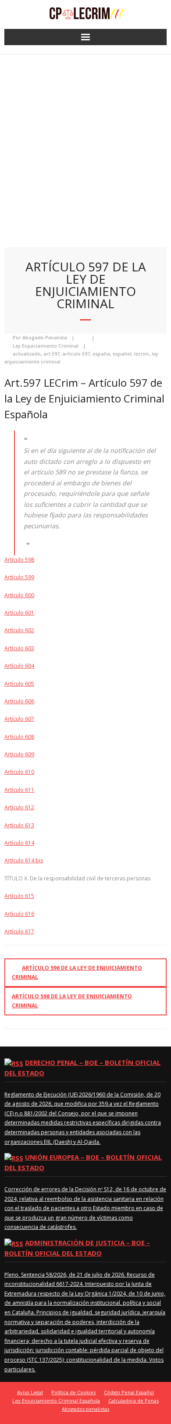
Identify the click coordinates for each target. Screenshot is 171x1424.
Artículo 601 (19, 612)
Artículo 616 (19, 914)
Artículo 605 (19, 683)
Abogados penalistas (85, 1409)
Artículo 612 (19, 807)
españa (101, 353)
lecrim (141, 353)
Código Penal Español (129, 1392)
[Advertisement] (85, 144)
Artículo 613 (19, 825)
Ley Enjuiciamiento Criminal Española (56, 1400)
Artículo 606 (19, 701)
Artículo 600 (19, 595)
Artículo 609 (19, 754)
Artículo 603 (19, 648)
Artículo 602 (19, 630)
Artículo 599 (19, 577)
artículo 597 (76, 353)
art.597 (51, 353)
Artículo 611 (19, 790)
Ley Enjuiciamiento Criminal (45, 345)
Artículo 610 (19, 772)
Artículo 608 (19, 736)
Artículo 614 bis (23, 860)
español (122, 353)
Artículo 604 (19, 665)
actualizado (27, 353)
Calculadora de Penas (133, 1400)
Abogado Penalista (44, 337)
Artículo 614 (19, 843)
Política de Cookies (73, 1392)
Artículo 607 (19, 719)
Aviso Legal (30, 1392)
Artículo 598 (19, 559)
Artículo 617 (19, 931)
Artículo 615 (19, 896)
